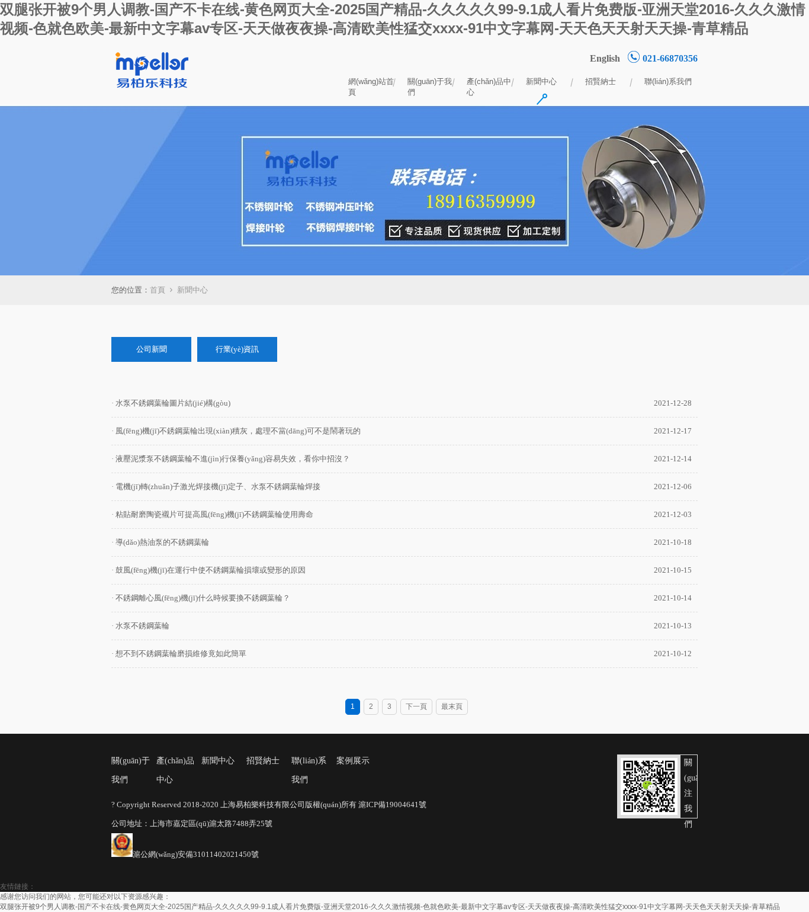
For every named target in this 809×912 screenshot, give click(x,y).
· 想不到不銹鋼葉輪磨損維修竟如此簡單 (178, 653)
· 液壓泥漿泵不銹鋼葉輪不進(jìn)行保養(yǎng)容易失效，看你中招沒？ (230, 458)
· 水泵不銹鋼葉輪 (140, 625)
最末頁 (452, 706)
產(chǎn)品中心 (489, 82)
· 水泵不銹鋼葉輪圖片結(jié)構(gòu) (170, 403)
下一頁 (416, 706)
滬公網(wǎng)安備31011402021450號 (196, 854)
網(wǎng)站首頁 (371, 82)
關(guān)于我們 (429, 82)
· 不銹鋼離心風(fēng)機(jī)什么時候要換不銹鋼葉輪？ (200, 597)
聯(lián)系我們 (668, 81)
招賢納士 (600, 81)
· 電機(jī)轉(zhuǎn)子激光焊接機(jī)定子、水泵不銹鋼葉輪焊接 (215, 486)
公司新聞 (151, 349)
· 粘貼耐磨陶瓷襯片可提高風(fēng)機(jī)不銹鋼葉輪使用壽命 (212, 514)
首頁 (157, 289)
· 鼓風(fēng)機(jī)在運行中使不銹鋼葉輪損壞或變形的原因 (208, 570)
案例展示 (353, 760)
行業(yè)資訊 (237, 349)
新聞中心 (541, 81)
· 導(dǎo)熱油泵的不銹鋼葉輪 (160, 542)
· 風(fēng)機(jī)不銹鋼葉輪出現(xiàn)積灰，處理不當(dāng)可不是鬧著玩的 (236, 430)
